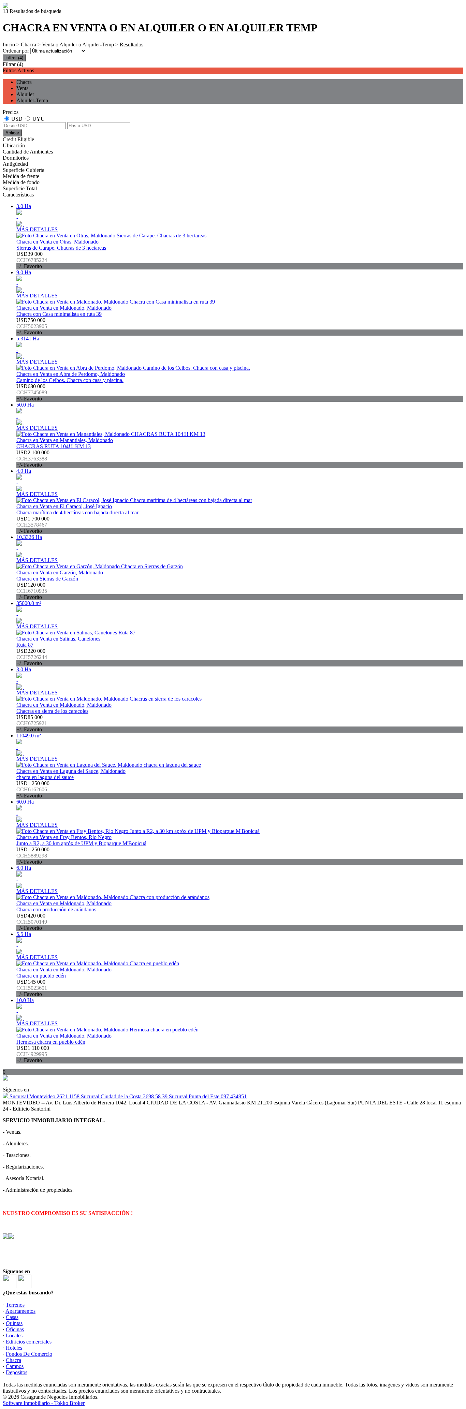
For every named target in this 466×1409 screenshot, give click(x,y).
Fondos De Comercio (29, 1354)
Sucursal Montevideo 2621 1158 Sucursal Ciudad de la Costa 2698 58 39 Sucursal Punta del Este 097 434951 (127, 1096)
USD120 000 (31, 591)
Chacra (28, 44)
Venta (48, 44)
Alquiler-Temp (98, 44)
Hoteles (14, 1348)
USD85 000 (31, 723)
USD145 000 (31, 988)
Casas (12, 1317)
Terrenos (15, 1305)
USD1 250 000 (32, 789)
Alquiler (68, 44)
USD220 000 (31, 657)
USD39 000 (31, 260)
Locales (14, 1335)
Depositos (16, 1372)
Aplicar (12, 132)
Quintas (14, 1323)
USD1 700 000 (32, 525)
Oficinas (15, 1329)
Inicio (9, 44)
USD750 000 (31, 326)
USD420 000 (31, 922)
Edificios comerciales (29, 1342)
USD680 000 (31, 392)
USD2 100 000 (32, 459)
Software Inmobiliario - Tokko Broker (44, 1403)
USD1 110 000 (32, 1054)
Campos (15, 1366)
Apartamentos (20, 1311)
